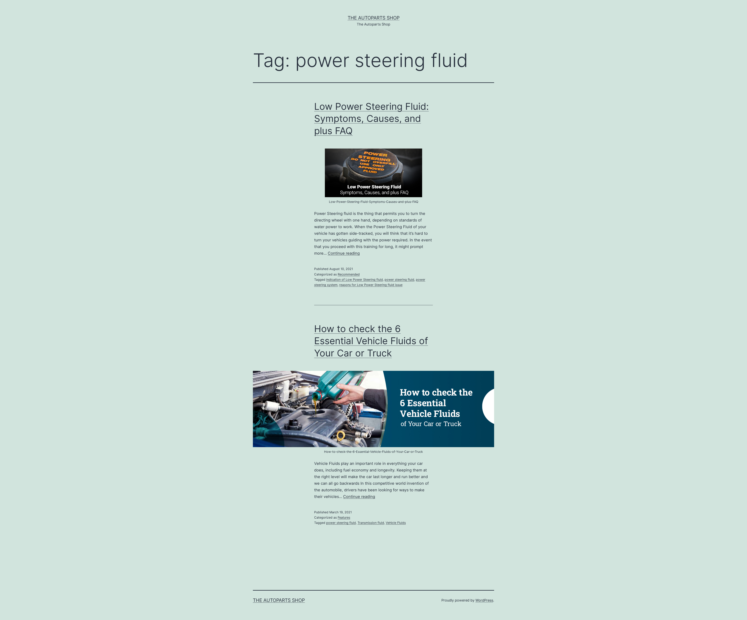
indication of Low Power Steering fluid (354, 279)
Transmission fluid (371, 523)
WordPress (484, 600)
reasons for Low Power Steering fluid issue (370, 285)
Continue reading (344, 253)
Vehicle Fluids (396, 523)
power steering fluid (399, 279)
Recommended (349, 274)
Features (344, 517)
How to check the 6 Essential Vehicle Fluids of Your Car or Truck (371, 341)
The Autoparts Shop (374, 18)
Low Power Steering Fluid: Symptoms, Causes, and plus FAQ (371, 118)
